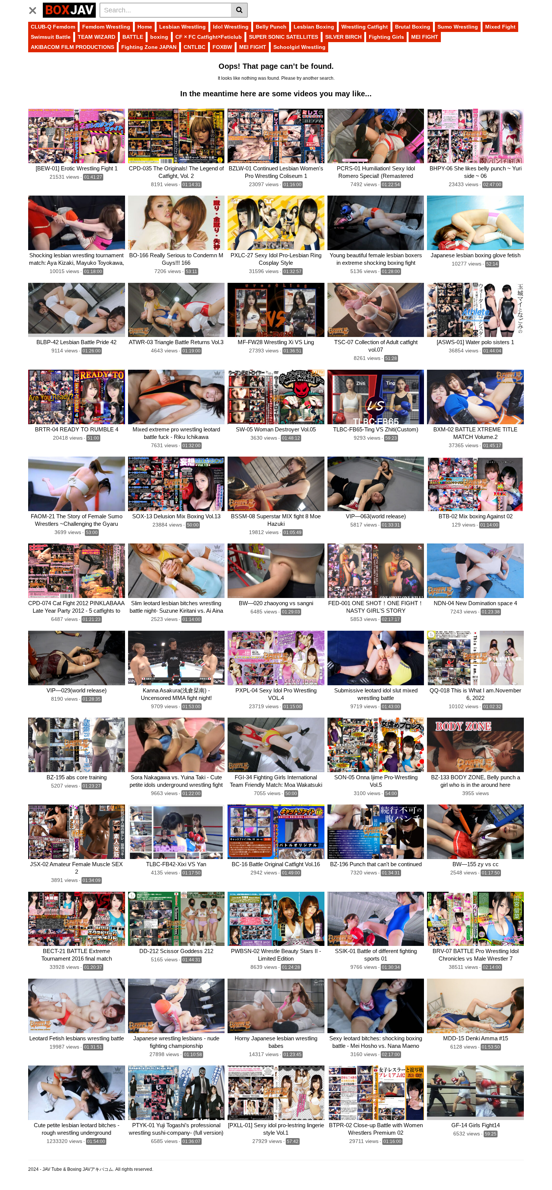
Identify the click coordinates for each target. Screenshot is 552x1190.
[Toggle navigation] (35, 9)
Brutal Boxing (412, 27)
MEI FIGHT (424, 37)
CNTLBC (194, 47)
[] (239, 10)
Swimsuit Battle (51, 37)
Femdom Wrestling (106, 27)
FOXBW (222, 47)
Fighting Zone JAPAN (148, 47)
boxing (159, 37)
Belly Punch (271, 27)
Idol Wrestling (231, 27)
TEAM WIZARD (96, 37)
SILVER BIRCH (343, 37)
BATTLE (132, 37)
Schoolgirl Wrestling (299, 47)
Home (144, 27)
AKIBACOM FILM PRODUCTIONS (72, 47)
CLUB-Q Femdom (53, 27)
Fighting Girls (386, 37)
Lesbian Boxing (314, 27)
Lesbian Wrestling (182, 27)
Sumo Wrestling (457, 27)
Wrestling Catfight (364, 27)
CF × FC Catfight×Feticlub (208, 37)
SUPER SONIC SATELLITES (283, 37)
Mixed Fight (500, 27)
